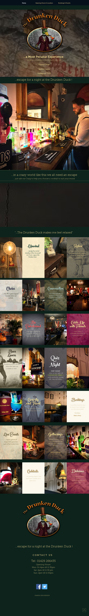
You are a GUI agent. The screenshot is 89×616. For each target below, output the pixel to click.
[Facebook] (38, 586)
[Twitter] (44, 586)
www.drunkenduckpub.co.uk (44, 60)
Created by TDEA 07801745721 (42, 595)
